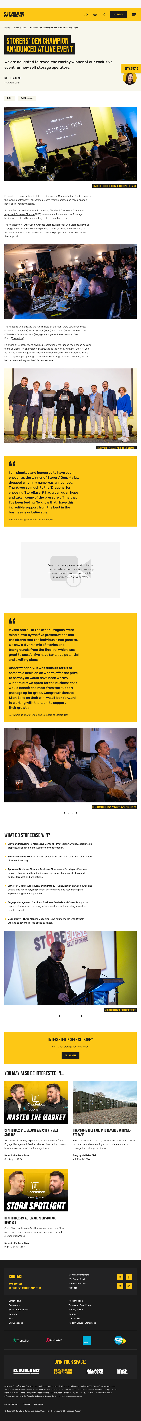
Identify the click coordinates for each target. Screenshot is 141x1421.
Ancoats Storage (45, 224)
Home (7, 28)
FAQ (11, 1318)
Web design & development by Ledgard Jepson (60, 1411)
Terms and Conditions (79, 1305)
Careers (13, 1314)
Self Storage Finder (19, 1309)
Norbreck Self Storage (67, 224)
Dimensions (15, 1301)
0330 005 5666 (15, 1284)
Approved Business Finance (19, 214)
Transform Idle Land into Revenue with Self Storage (102, 1132)
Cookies (26, 1404)
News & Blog (20, 28)
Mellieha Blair (12, 78)
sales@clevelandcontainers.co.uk (25, 1288)
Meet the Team (75, 1301)
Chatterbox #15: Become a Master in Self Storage (31, 1132)
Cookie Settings (11, 1404)
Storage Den (25, 228)
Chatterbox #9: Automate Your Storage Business (30, 1220)
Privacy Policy (75, 1309)
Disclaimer (39, 1404)
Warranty (73, 1314)
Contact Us (74, 1318)
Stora (76, 210)
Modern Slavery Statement (82, 1323)
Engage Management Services (51, 334)
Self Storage (27, 98)
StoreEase (29, 224)
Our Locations (16, 1323)
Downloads (14, 1305)
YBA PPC (10, 334)
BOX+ (10, 98)
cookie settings (75, 573)
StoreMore (17, 338)
